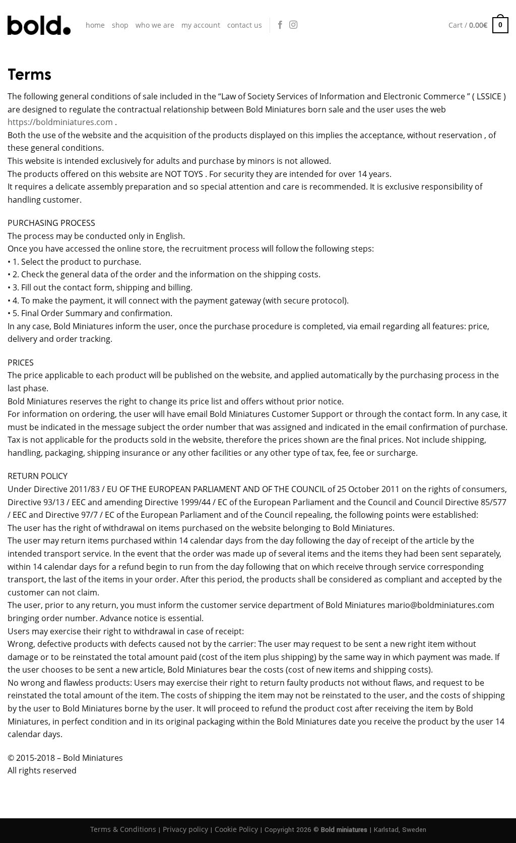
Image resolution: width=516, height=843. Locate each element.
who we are (155, 25)
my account (200, 25)
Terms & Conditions (123, 829)
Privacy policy (185, 829)
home (95, 25)
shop (120, 25)
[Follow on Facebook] (280, 25)
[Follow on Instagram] (293, 25)
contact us (244, 25)
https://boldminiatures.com (60, 122)
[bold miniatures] (39, 25)
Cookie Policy (236, 829)
